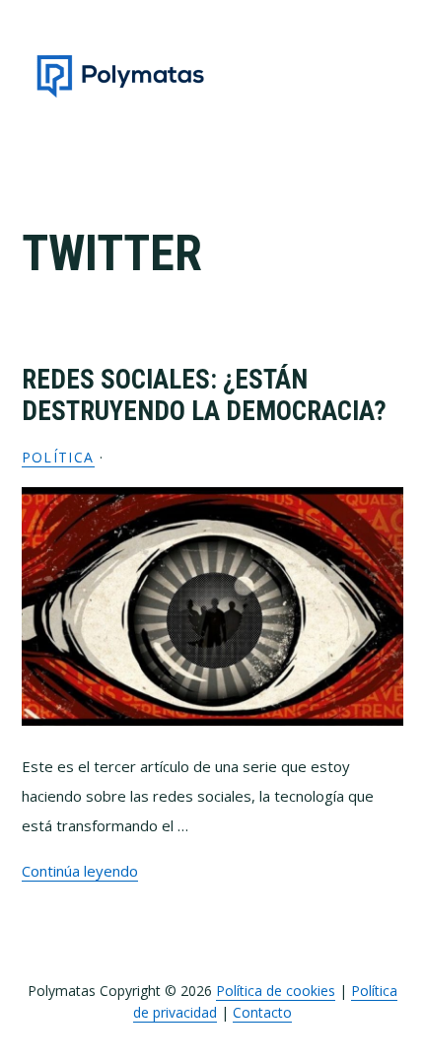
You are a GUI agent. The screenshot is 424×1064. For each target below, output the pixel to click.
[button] (390, 76)
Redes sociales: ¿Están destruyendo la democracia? (204, 395)
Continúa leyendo (80, 871)
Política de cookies (275, 990)
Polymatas (120, 76)
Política (58, 457)
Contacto (262, 1012)
